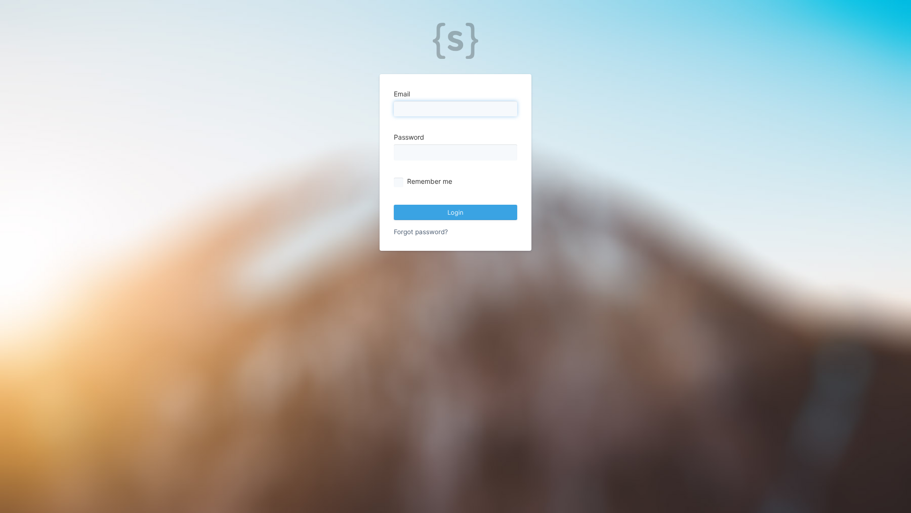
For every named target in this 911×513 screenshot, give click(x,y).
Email (402, 94)
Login (455, 212)
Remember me (429, 181)
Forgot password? (421, 232)
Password (409, 137)
